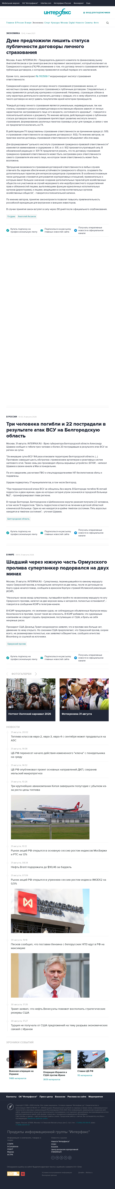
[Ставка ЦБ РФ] (91, 1067)
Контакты (11, 1096)
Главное (10, 22)
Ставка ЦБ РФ (85, 1071)
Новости (80, 22)
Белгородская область (18, 519)
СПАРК (10, 1144)
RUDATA (54, 1147)
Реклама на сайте (76, 1096)
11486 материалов (17, 1078)
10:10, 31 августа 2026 (27, 252)
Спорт (47, 22)
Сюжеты (89, 22)
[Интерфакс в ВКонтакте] (61, 1158)
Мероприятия (95, 1096)
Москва (64, 22)
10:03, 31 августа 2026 (28, 417)
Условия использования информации (57, 1173)
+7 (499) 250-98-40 (83, 1123)
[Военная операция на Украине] (23, 1067)
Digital (72, 22)
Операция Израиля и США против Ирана (55, 1074)
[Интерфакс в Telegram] (57, 1158)
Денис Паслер (30, 319)
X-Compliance (12, 1146)
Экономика (37, 22)
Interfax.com (46, 3)
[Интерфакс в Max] (70, 1158)
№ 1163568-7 (43, 76)
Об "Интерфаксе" (30, 3)
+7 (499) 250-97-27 (23, 1125)
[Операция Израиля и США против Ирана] (57, 1068)
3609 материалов (51, 1079)
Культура (55, 22)
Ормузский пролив (16, 644)
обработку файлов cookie (37, 1118)
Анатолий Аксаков (27, 216)
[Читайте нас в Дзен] (53, 1158)
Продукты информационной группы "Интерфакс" (48, 1132)
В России (19, 22)
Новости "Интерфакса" (60, 1141)
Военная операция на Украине (21, 1073)
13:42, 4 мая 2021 (28, 33)
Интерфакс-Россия (62, 3)
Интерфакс (57, 12)
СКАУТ (10, 1149)
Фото (96, 22)
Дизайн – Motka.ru (85, 1173)
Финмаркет (79, 3)
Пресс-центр (46, 1096)
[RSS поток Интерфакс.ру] (65, 1158)
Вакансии (60, 1096)
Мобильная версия (10, 3)
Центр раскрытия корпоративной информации (64, 1150)
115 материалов (84, 1075)
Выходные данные (49, 1175)
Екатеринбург (14, 319)
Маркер (10, 1152)
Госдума (11, 216)
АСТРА (10, 1154)
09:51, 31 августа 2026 (25, 555)
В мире (28, 22)
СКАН (53, 1144)
